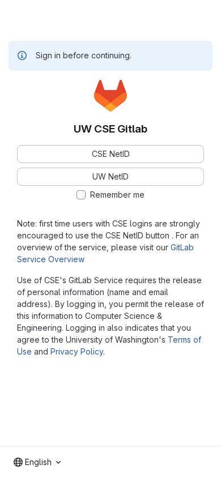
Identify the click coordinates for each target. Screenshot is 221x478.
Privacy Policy (76, 351)
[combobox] (37, 462)
